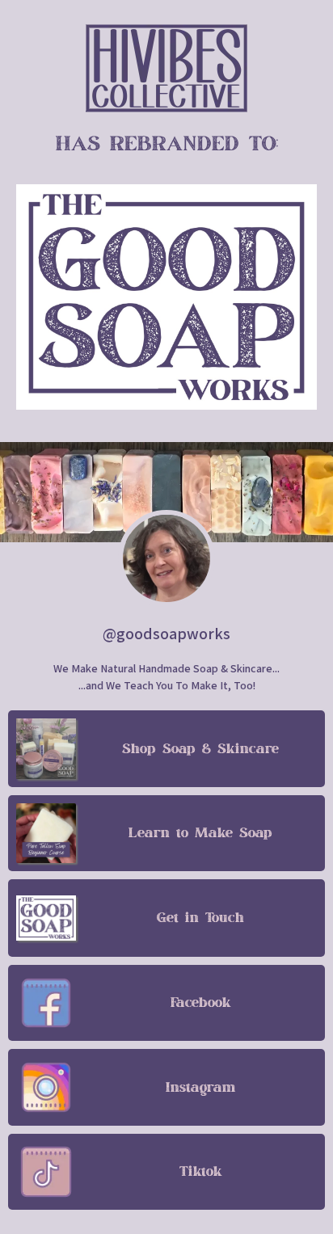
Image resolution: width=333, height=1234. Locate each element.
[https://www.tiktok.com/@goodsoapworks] (46, 1172)
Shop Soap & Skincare (200, 749)
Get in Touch (200, 918)
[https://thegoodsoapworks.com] (166, 68)
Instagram (201, 1088)
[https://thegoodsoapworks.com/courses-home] (46, 833)
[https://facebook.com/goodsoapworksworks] (46, 1003)
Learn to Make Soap (200, 833)
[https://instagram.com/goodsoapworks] (46, 1087)
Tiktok (200, 1172)
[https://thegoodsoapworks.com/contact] (46, 918)
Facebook (201, 1003)
